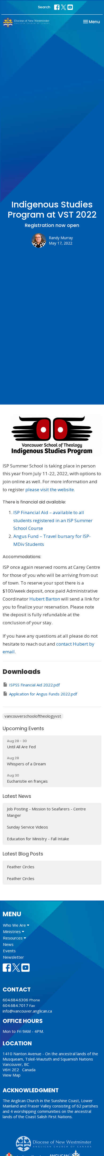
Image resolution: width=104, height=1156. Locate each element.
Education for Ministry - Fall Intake (38, 838)
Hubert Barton (44, 599)
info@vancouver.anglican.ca (27, 1011)
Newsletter (13, 957)
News (8, 944)
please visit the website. (50, 489)
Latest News (17, 796)
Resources (13, 938)
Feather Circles (20, 866)
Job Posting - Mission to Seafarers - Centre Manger (46, 812)
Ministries (12, 931)
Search (44, 7)
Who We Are (15, 925)
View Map (12, 1075)
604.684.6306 (15, 999)
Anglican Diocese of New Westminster (55, 1141)
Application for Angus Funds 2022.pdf (43, 694)
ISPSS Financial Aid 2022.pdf (34, 684)
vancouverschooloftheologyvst (33, 716)
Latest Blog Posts (23, 853)
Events (9, 950)
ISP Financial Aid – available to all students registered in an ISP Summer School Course (53, 520)
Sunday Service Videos (27, 827)
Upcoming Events (23, 728)
